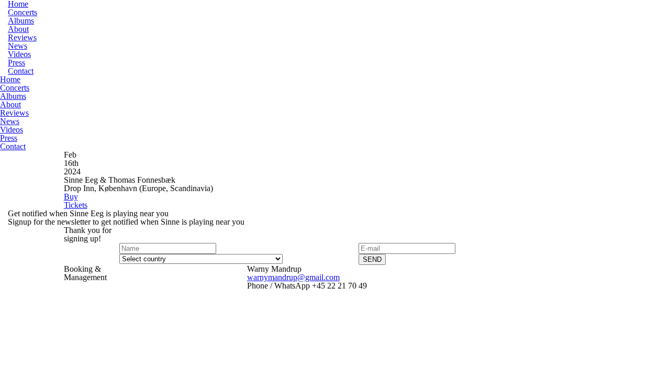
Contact (21, 70)
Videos (19, 54)
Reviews (22, 37)
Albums (21, 20)
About (18, 29)
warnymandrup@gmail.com (293, 277)
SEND (372, 259)
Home (10, 79)
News (17, 45)
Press (16, 62)
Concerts (22, 12)
